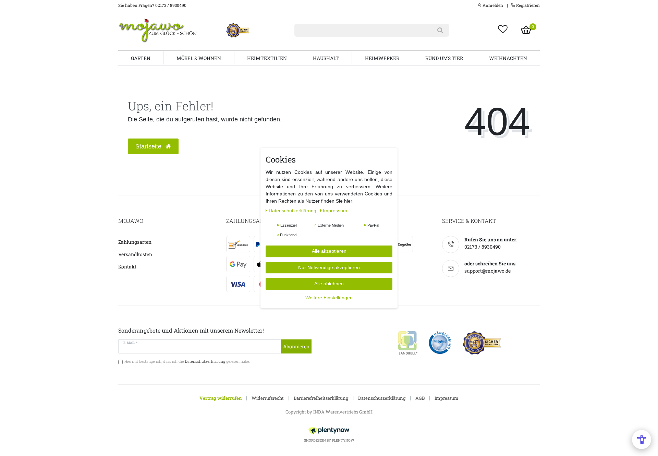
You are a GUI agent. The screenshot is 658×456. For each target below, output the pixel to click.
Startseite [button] (149, 146)
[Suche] (440, 30)
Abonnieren (296, 346)
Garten (140, 58)
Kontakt (127, 266)
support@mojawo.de (487, 270)
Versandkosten (135, 254)
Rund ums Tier (444, 58)
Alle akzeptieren (329, 251)
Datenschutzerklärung (381, 398)
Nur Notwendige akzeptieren (329, 267)
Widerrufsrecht (268, 398)
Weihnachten (508, 58)
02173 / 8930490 (482, 246)
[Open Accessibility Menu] (641, 439)
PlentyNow (343, 440)
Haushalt (326, 58)
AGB (420, 398)
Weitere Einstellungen (329, 297)
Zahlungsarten (134, 242)
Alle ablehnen (329, 283)
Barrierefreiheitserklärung (321, 398)
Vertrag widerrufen (220, 398)
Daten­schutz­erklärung (293, 210)
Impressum (447, 398)
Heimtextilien (267, 58)
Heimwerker (382, 58)
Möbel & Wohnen (198, 58)
